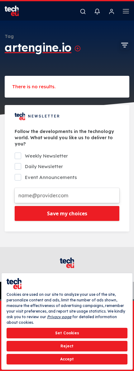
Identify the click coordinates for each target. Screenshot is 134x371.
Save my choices (67, 213)
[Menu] (126, 12)
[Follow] (77, 48)
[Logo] (15, 11)
